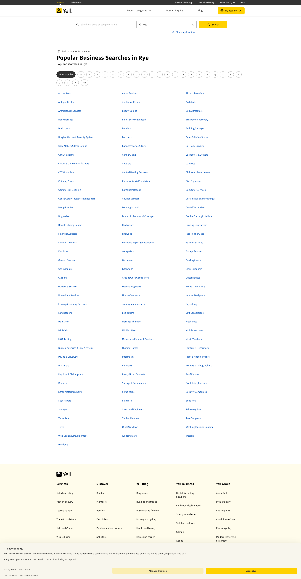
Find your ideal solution (188, 505)
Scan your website (185, 514)
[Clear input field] (193, 24)
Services (62, 484)
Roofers (100, 510)
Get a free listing (206, 2)
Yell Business (76, 2)
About (179, 540)
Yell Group (223, 484)
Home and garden (145, 537)
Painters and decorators (109, 528)
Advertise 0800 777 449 (232, 2)
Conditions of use (225, 519)
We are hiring (63, 537)
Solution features (185, 523)
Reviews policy (224, 528)
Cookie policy (223, 510)
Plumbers (101, 502)
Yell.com (60, 2)
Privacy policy (223, 502)
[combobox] (104, 24)
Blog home (142, 493)
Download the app (184, 2)
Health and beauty (146, 528)
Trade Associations (66, 519)
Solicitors (101, 537)
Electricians (102, 519)
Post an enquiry (64, 502)
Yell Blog (142, 484)
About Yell (221, 493)
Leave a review (64, 510)
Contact (180, 532)
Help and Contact (65, 528)
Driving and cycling (146, 519)
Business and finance (147, 510)
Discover (102, 484)
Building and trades (146, 502)
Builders (100, 493)
